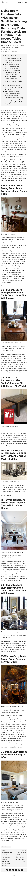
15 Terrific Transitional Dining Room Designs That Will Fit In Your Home (13, 87)
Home (4, 2)
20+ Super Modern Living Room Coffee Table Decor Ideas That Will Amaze (12, 66)
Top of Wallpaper (6, 846)
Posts (6, 8)
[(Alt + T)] (8, 2)
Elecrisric (16, 875)
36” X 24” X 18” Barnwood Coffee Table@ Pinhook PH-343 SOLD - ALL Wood (13, 73)
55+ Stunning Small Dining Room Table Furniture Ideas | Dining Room (13, 60)
